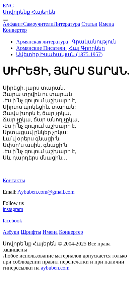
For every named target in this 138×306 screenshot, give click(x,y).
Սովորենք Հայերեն (29, 12)
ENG (8, 5)
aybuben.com (55, 268)
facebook (12, 220)
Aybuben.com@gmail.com (45, 192)
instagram (13, 209)
